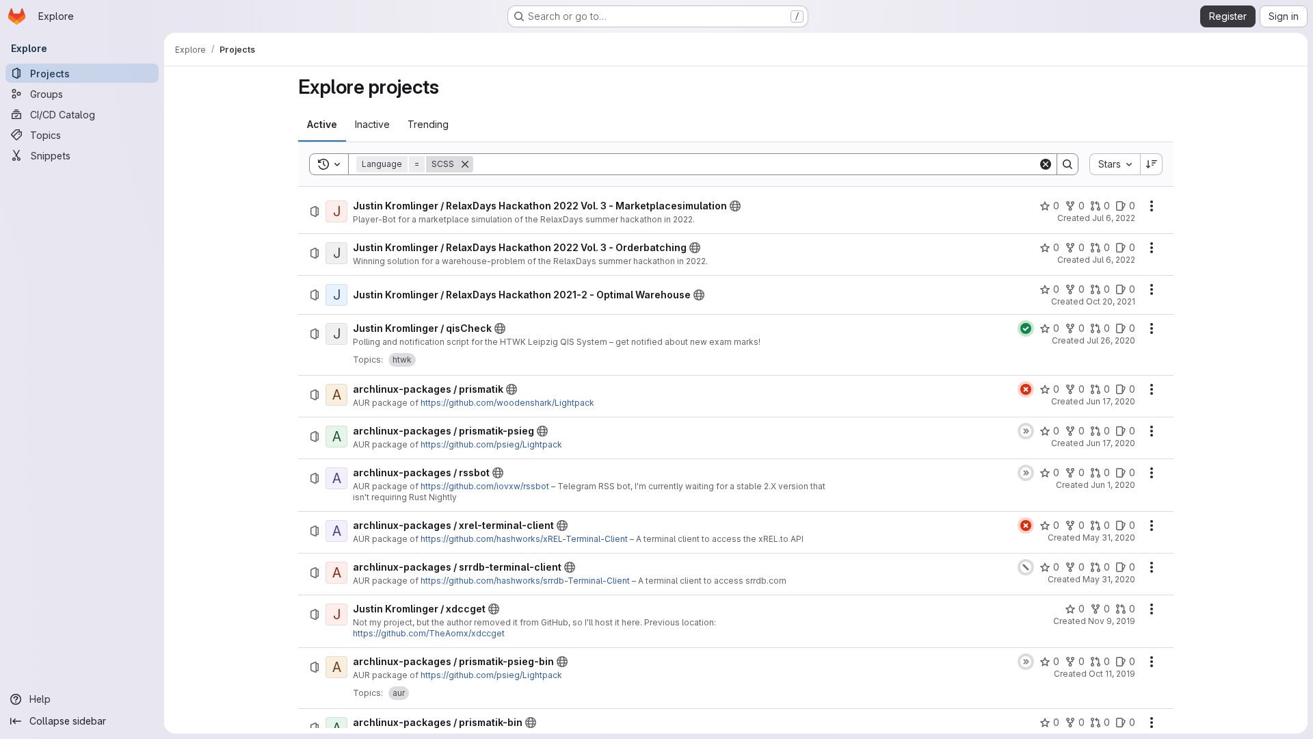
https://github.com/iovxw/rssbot (485, 486)
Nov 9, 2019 (1111, 621)
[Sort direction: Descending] (1152, 164)
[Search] (1067, 164)
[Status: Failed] (1026, 389)
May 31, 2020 (1109, 537)
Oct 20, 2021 (1110, 301)
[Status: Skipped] (1026, 431)
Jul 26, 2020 (1111, 340)
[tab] (322, 124)
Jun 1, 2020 (1113, 485)
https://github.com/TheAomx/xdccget (429, 633)
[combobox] (1114, 164)
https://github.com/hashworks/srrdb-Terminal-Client (525, 580)
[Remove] (465, 164)
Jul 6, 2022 (1113, 218)
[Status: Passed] (1026, 328)
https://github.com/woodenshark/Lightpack (507, 403)
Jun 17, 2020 (1110, 401)
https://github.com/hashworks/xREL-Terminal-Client (524, 539)
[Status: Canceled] (1026, 567)
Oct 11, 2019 (1112, 674)
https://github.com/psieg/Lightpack (491, 444)
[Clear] (1045, 164)
